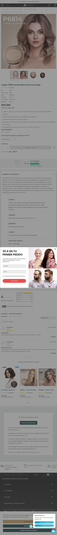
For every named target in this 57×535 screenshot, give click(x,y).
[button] (53, 531)
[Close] (55, 249)
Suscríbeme (14, 281)
